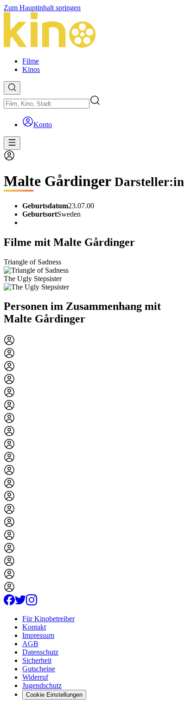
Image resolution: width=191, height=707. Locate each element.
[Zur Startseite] (95, 31)
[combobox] (46, 104)
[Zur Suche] (12, 88)
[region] (95, 274)
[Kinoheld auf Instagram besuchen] (31, 603)
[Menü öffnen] (12, 143)
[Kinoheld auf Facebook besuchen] (9, 603)
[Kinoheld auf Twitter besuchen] (20, 603)
